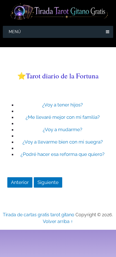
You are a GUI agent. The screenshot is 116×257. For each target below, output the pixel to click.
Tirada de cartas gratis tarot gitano (38, 214)
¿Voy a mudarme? (62, 129)
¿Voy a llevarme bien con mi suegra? (63, 142)
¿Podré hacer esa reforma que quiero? (62, 154)
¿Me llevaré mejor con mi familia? (63, 117)
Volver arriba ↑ (58, 221)
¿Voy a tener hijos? (62, 105)
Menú (15, 31)
